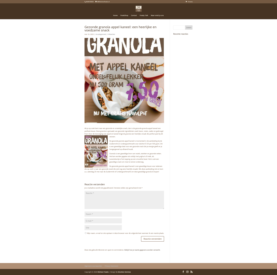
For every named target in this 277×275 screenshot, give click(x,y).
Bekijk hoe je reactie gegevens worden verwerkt (142, 250)
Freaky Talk (144, 15)
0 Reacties (111, 34)
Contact (134, 15)
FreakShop (124, 15)
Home (115, 15)
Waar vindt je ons (157, 15)
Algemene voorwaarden (93, 266)
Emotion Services (124, 272)
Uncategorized (100, 34)
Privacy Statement (111, 266)
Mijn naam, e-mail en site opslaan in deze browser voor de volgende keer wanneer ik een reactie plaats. (125, 233)
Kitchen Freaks (103, 272)
